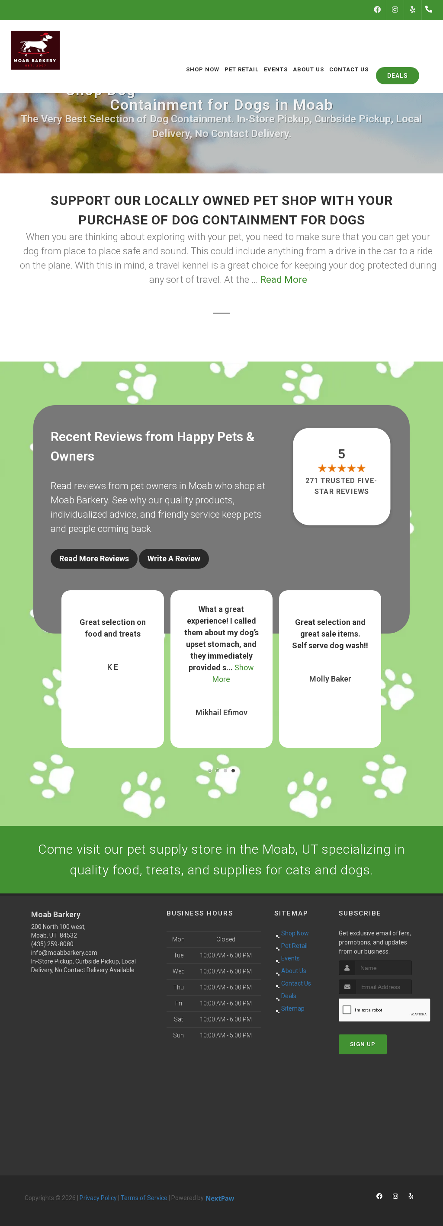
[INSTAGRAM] (395, 10)
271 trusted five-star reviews (341, 486)
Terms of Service (144, 1197)
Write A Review (174, 558)
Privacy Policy (98, 1197)
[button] (210, 770)
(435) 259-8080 (52, 944)
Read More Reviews (94, 558)
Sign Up (363, 1044)
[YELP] (412, 10)
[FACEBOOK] (377, 10)
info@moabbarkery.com (64, 952)
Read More (283, 279)
